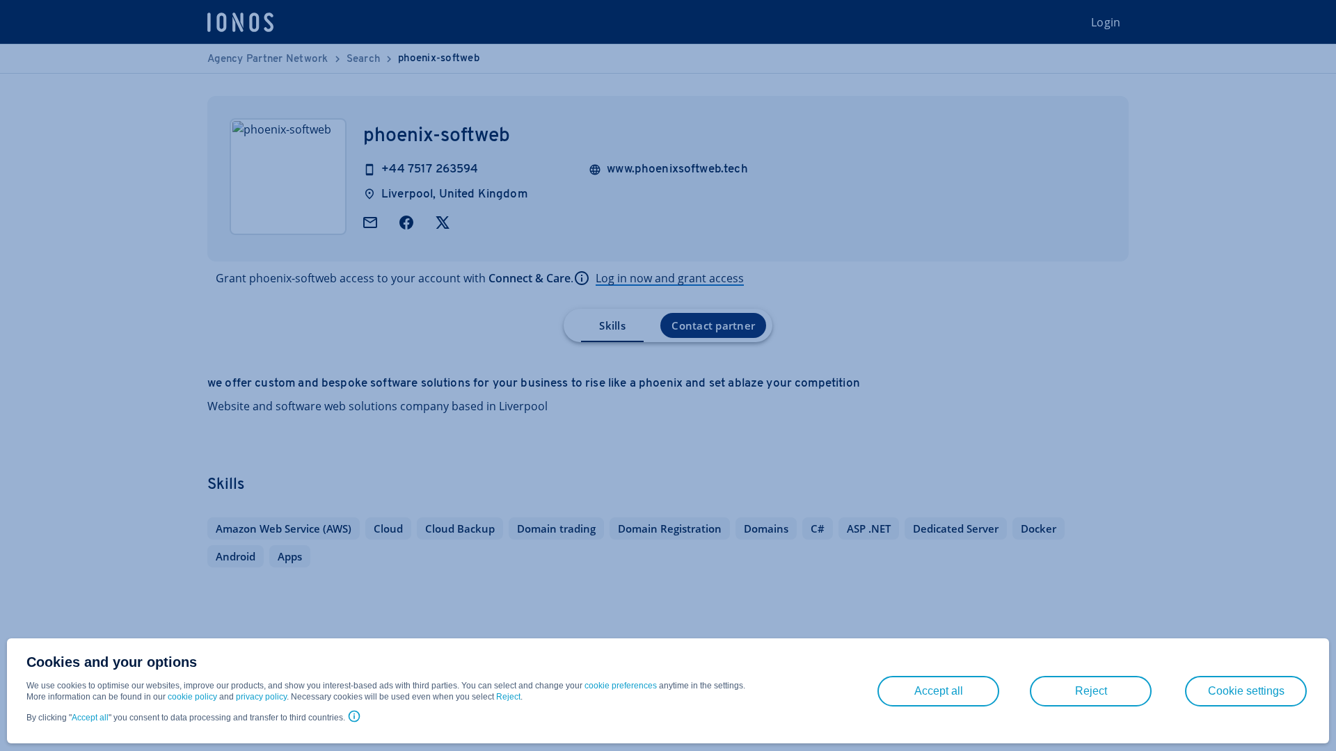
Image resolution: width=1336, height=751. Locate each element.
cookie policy (192, 697)
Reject (508, 697)
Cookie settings (1246, 691)
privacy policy (261, 697)
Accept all (90, 717)
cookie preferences (620, 686)
